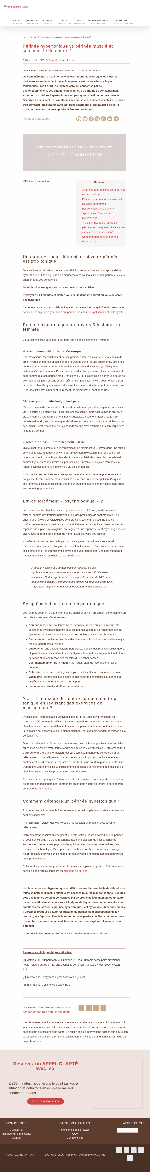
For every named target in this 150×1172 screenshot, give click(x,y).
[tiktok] (96, 1008)
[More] (117, 118)
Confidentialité (75, 1137)
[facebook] (89, 1008)
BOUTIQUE (50, 1154)
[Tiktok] (134, 1150)
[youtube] (103, 1008)
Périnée (70, 60)
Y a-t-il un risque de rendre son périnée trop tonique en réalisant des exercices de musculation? (103, 227)
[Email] (110, 118)
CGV (75, 1133)
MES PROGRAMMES (77, 1154)
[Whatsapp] (104, 118)
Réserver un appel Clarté (16, 1133)
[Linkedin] (98, 118)
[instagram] (81, 1008)
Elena (51, 60)
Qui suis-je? (16, 1129)
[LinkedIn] (130, 1158)
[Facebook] (79, 118)
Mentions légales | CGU (75, 1129)
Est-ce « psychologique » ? (98, 208)
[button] (145, 20)
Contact (16, 1137)
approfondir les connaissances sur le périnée (79, 933)
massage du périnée (75, 870)
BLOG (61, 1154)
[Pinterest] (92, 118)
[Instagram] (85, 118)
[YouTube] (141, 1150)
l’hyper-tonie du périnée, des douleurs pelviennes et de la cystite (85, 312)
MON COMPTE (97, 1154)
